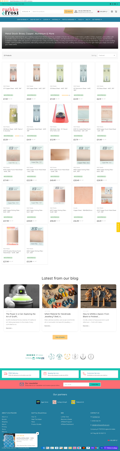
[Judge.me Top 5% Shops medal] (83, 357)
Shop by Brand (22, 19)
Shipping (4, 422)
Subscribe (95, 384)
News (33, 422)
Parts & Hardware (68, 19)
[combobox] (52, 11)
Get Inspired (96, 19)
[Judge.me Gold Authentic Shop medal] (67, 357)
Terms (4, 429)
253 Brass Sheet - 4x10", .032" (59, 88)
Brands (4, 419)
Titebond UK (80, 402)
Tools (80, 19)
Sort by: (94, 55)
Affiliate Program (66, 422)
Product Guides (36, 424)
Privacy (4, 427)
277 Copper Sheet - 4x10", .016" (12, 88)
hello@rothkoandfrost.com (100, 425)
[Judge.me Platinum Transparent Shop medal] (52, 357)
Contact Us (96, 417)
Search (4, 424)
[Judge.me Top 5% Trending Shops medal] (91, 357)
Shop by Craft (34, 19)
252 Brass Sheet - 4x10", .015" (105, 88)
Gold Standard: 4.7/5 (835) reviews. (21, 1)
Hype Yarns (44, 402)
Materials (55, 19)
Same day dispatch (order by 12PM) (58, 375)
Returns (4, 432)
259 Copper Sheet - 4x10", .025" (36, 88)
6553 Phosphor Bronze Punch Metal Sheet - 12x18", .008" (12, 252)
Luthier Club (65, 417)
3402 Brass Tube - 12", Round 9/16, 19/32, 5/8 (58, 130)
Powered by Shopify (23, 448)
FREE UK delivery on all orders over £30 (19, 375)
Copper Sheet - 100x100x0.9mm (83, 210)
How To (33, 417)
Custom (45, 19)
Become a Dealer (66, 419)
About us (5, 417)
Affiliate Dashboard (67, 424)
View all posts (60, 337)
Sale (87, 19)
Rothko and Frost (11, 448)
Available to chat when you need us (97, 375)
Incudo (75, 208)
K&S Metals (6, 86)
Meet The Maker (36, 419)
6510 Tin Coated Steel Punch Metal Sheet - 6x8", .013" (82, 130)
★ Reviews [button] (118, 227)
